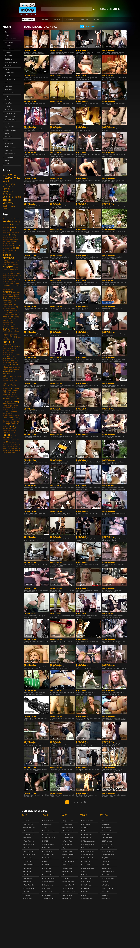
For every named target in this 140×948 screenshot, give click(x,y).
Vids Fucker (67, 898)
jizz (18, 358)
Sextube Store (48, 885)
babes (12, 234)
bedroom (5, 243)
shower (14, 412)
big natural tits (7, 248)
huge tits (5, 352)
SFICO (46, 841)
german (11, 329)
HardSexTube (11, 178)
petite (9, 394)
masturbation (9, 371)
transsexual (16, 444)
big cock (16, 245)
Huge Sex (8, 96)
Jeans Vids (47, 895)
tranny (9, 444)
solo (11, 418)
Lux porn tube (106, 868)
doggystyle (12, 300)
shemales (6, 412)
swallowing (12, 428)
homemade (15, 346)
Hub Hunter (28, 878)
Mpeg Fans (106, 898)
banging (5, 237)
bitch (15, 250)
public (9, 401)
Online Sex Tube (10, 39)
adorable (16, 219)
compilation (6, 281)
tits (7, 442)
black (10, 252)
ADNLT (46, 861)
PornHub (7, 189)
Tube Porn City (29, 841)
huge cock (13, 350)
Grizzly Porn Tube (108, 871)
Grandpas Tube (88, 898)
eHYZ (7, 164)
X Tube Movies (68, 837)
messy (18, 374)
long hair (17, 367)
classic (5, 277)
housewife (6, 350)
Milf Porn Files (87, 878)
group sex (12, 337)
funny (13, 324)
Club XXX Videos (10, 120)
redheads (12, 404)
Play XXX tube (106, 858)
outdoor (16, 391)
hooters (10, 348)
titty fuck (11, 442)
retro (18, 404)
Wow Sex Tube (68, 871)
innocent (17, 354)
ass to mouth (7, 232)
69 (11, 219)
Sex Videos (105, 824)
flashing (5, 321)
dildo (9, 298)
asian (13, 227)
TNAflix (17, 197)
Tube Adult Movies (89, 841)
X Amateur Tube (29, 854)
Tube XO (66, 858)
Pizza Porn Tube (68, 881)
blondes (7, 254)
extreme (10, 313)
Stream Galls (87, 848)
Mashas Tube (87, 837)
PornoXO (8, 191)
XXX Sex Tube (9, 157)
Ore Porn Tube (107, 837)
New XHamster (10, 154)
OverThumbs (9, 184)
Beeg (5, 176)
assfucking (15, 232)
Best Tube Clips (49, 854)
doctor (18, 298)
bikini (4, 250)
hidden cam (11, 344)
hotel (15, 348)
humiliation (12, 352)
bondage (6, 261)
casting (15, 272)
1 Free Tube (48, 851)
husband (5, 354)
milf (4, 376)
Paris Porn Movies (108, 851)
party (5, 395)
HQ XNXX (8, 140)
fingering (15, 317)
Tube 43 (46, 827)
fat (3, 315)
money (13, 378)
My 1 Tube (66, 848)
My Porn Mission (10, 130)
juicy (8, 360)
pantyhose (12, 392)
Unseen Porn (48, 824)
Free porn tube (107, 831)
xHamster (9, 203)
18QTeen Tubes (107, 841)
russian (15, 406)
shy (18, 412)
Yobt (13, 206)
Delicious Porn (9, 42)
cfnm (18, 274)
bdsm (16, 239)
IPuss (7, 69)
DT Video (27, 892)
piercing (14, 394)
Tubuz (85, 831)
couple (5, 283)
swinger (5, 430)
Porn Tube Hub (10, 93)
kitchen (5, 362)
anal (11, 224)
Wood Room (106, 885)
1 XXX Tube (9, 143)
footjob (15, 321)
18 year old (6, 219)
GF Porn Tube (29, 851)
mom (8, 378)
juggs (4, 360)
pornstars (7, 399)
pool (16, 396)
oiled (14, 386)
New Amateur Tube (108, 848)
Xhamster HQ (48, 821)
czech (4, 294)
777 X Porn (28, 898)
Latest (87, 26)
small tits (5, 415)
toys (4, 444)
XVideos (6, 206)
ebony (15, 306)
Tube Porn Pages (49, 837)
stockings (6, 424)
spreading (6, 422)
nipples (14, 382)
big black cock (7, 245)
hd (16, 342)
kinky (13, 360)
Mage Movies (9, 49)
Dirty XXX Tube (68, 821)
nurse (14, 384)
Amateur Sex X (48, 875)
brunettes (8, 266)
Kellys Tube (9, 103)
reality (5, 404)
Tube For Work (29, 888)
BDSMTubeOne (30, 50)
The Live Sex (67, 824)
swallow (6, 428)
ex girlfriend (14, 310)
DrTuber (12, 175)
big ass (11, 243)
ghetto (16, 329)
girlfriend (6, 331)
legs (8, 365)
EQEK (7, 123)
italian (14, 356)
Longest (92, 26)
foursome (6, 322)
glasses (11, 333)
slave (10, 414)
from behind (6, 324)
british (18, 264)
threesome (7, 437)
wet (13, 451)
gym (19, 337)
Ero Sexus (27, 868)
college (9, 279)
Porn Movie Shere (69, 892)
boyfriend (6, 264)
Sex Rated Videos (88, 851)
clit (8, 277)
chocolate (11, 275)
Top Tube (57, 19)
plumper (11, 396)
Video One (27, 848)
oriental (9, 390)
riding (5, 406)
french (12, 322)
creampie (6, 286)
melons (13, 374)
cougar (13, 281)
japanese (6, 358)
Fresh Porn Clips (49, 831)
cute (18, 292)
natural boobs (7, 382)
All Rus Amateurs (10, 147)
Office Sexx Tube (88, 868)
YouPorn (6, 208)
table (10, 430)
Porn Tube (8, 86)
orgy (4, 391)
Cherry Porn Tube (108, 854)
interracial (7, 356)
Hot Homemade (68, 827)
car (20, 270)
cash (10, 272)
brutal (16, 267)
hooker (5, 348)
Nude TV (85, 895)
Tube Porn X (48, 892)
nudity (9, 384)
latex (16, 362)
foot (10, 321)
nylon (5, 386)
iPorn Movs (105, 861)
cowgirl (11, 283)
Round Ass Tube (49, 881)
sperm (12, 420)
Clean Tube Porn (107, 888)
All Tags (96, 19)
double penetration (9, 304)
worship (18, 453)
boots (17, 261)
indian (11, 354)
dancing (9, 294)
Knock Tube (47, 871)
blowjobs (8, 257)
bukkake (6, 270)
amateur (8, 221)
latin (4, 365)
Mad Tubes (67, 875)
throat (15, 438)
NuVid (6, 181)
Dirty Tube (86, 892)
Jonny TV (47, 865)
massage (16, 369)
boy (17, 262)
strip (18, 424)
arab (8, 227)
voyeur (17, 448)
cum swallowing (8, 289)
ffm (9, 317)
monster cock (13, 380)
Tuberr (7, 133)
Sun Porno (27, 861)
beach (5, 241)
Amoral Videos (9, 76)
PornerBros (8, 186)
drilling (5, 307)
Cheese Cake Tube (89, 858)
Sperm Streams (68, 831)
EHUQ (7, 83)
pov (18, 399)
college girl (16, 279)
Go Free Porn (9, 72)
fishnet (11, 319)
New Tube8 (8, 150)
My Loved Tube (88, 821)
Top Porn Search (10, 110)
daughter (5, 296)
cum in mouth (7, 288)
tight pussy (15, 440)
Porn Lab (86, 875)
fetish (5, 317)
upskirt (15, 446)
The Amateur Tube (108, 878)
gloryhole (6, 335)
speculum (6, 420)
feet (12, 315)
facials (17, 312)
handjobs (11, 339)
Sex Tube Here (29, 834)
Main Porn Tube (107, 844)
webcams (7, 450)
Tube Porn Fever (68, 861)
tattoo (5, 432)
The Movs (47, 834)
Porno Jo (105, 881)
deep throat (14, 296)
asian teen (6, 230)
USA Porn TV (9, 35)
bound (13, 262)
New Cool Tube (68, 865)
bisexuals (10, 250)
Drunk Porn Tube (68, 854)
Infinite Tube (48, 858)
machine (5, 369)
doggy (5, 301)
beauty (14, 241)
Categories (44, 19)
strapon (14, 424)
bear (8, 241)
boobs (12, 261)
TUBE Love (8, 55)
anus (4, 227)
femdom (17, 315)
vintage (11, 448)
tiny (4, 442)
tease (15, 432)
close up (13, 277)
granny (5, 337)
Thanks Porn (9, 66)
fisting (16, 319)
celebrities (11, 274)
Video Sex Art (28, 895)
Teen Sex (105, 821)
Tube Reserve (87, 834)
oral (10, 388)
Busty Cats (86, 871)
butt (16, 270)
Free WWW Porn (10, 113)
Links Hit (85, 827)
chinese (5, 275)
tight (9, 440)
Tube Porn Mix (68, 844)
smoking (11, 415)
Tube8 (7, 160)
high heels (6, 346)
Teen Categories (88, 854)
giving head (14, 331)
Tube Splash (106, 834)
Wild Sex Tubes (68, 841)
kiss (17, 360)
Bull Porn (47, 888)
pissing (5, 396)
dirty (13, 298)
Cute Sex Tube (10, 79)
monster (5, 380)
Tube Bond (66, 834)
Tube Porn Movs (49, 878)
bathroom (6, 239)
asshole (5, 235)
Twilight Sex (86, 861)
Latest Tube (69, 19)
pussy (16, 401)
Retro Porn (86, 881)
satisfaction (6, 407)
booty (5, 262)
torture (17, 442)
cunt (14, 292)
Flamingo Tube (48, 898)
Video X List (47, 848)
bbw (11, 239)
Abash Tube (48, 868)
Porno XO (27, 871)
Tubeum (66, 878)
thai (15, 435)
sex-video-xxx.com (11, 62)
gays (5, 328)
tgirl (12, 435)
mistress (18, 376)
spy (11, 422)
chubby (18, 275)
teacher (9, 432)
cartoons (5, 272)
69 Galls (105, 895)
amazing (17, 222)
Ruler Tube (27, 881)
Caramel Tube (106, 875)
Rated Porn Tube (88, 844)
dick (4, 298)
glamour (6, 333)
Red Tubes (8, 52)
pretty (5, 401)
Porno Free (8, 89)
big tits (16, 248)
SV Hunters (86, 824)
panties (5, 392)
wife (9, 453)
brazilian (13, 264)
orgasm (16, 388)
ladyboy (11, 362)
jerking (13, 358)
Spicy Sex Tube (68, 851)
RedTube (7, 194)
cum (19, 285)
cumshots (7, 292)
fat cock (7, 315)
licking (5, 367)
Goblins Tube (67, 868)
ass (12, 230)
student (5, 426)
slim (14, 414)
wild (13, 453)
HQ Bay (7, 99)
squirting (16, 422)
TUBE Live (8, 59)
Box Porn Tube (68, 888)
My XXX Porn (9, 126)
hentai (5, 344)
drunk (10, 307)
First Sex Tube (29, 844)
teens (6, 434)
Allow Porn (8, 137)
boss (8, 262)
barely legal (12, 237)
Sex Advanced (29, 865)
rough (9, 406)
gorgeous (13, 335)
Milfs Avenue (87, 885)
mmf (4, 378)
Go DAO (7, 106)
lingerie (11, 367)
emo (4, 308)
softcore (5, 418)
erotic (8, 308)
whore (5, 453)
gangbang (12, 326)
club (18, 277)
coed (4, 279)
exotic (4, 313)
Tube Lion (86, 888)
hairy (5, 339)
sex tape (5, 410)
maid (10, 369)
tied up (5, 440)
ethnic (13, 308)
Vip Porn (27, 875)
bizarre (5, 252)
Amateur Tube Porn (69, 885)
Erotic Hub (27, 837)
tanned (14, 430)
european (6, 310)
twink (5, 446)
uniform (10, 446)
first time (5, 319)
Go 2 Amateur (67, 895)
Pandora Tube (106, 827)
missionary (10, 376)
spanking (17, 418)
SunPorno (8, 196)
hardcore (8, 341)
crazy (17, 283)
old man (5, 388)
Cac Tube (8, 45)
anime (17, 225)
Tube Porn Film (29, 885)
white (17, 451)
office (9, 386)
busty (12, 270)
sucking (12, 426)
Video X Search (49, 844)
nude (5, 384)
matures (6, 374)
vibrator (5, 448)
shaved (12, 410)
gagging (5, 326)
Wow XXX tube (10, 116)
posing (14, 399)
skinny (5, 414)
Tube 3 (7, 32)
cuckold (13, 286)
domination (7, 302)
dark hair (16, 294)
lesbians (14, 364)
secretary (14, 407)
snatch (17, 415)
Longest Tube (83, 19)
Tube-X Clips (28, 858)
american (6, 225)
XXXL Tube (86, 865)
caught (5, 274)
